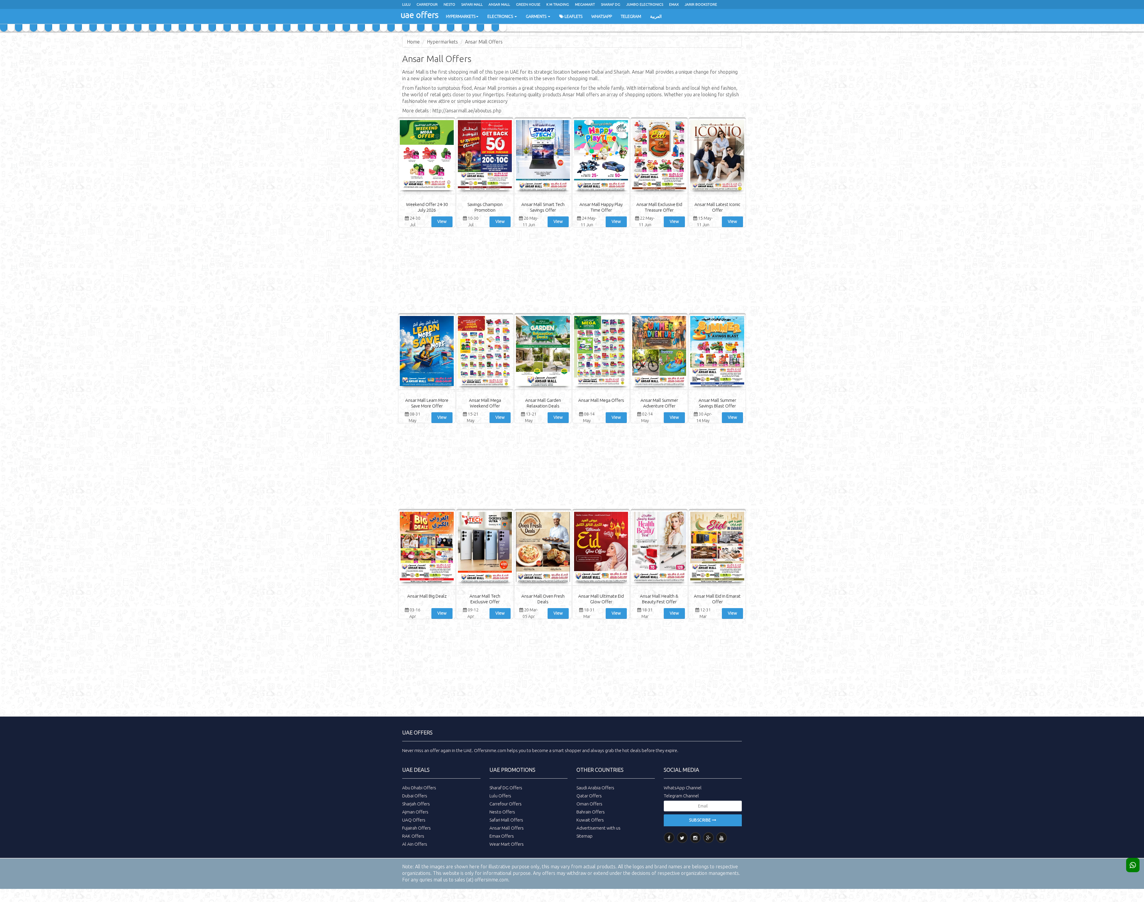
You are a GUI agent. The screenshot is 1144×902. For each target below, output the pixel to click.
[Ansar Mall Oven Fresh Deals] (543, 547)
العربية (656, 16)
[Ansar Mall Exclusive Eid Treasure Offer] (659, 156)
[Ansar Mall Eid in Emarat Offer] (717, 547)
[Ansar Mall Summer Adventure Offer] (659, 351)
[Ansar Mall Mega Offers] (601, 351)
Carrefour (427, 4)
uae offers (420, 14)
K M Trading (557, 4)
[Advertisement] (572, 271)
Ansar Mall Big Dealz (427, 596)
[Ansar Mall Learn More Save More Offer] (426, 351)
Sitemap (584, 836)
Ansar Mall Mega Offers (601, 400)
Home (413, 41)
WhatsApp (601, 16)
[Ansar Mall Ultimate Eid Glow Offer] (601, 547)
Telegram (631, 16)
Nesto (449, 4)
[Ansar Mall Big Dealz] (426, 547)
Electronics (500, 16)
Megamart (585, 4)
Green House (528, 4)
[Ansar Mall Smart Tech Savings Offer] (543, 156)
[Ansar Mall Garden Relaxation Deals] (543, 351)
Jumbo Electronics (644, 4)
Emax (674, 4)
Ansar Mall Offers (484, 41)
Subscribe (700, 820)
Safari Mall (472, 4)
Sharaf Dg (610, 4)
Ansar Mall (499, 4)
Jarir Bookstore (701, 4)
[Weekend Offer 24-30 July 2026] (426, 156)
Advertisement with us (598, 827)
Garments (536, 16)
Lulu (406, 4)
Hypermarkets (460, 16)
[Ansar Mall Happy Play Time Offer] (601, 156)
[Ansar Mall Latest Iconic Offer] (717, 156)
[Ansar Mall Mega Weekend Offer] (484, 351)
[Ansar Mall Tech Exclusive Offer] (484, 547)
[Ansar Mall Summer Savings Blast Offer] (717, 351)
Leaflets (573, 16)
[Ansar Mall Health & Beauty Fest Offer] (659, 547)
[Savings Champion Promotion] (484, 156)
